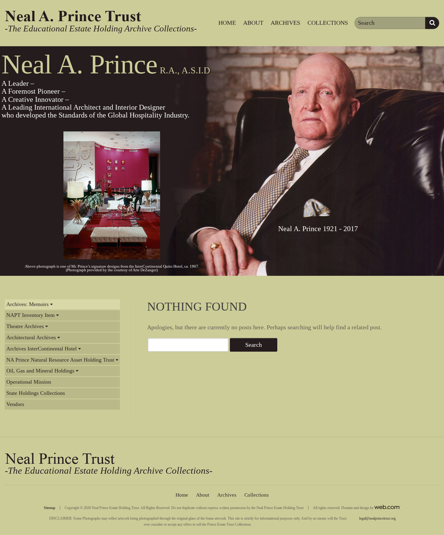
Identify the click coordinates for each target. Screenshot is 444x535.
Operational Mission (28, 382)
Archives (285, 22)
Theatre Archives (25, 326)
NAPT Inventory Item (30, 315)
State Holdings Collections (35, 393)
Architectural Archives (31, 337)
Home (227, 22)
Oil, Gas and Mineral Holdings (40, 371)
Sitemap (49, 508)
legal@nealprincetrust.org (377, 518)
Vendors (15, 404)
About (253, 22)
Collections (327, 22)
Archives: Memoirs (27, 304)
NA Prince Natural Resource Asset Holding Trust (60, 360)
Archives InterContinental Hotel (41, 349)
